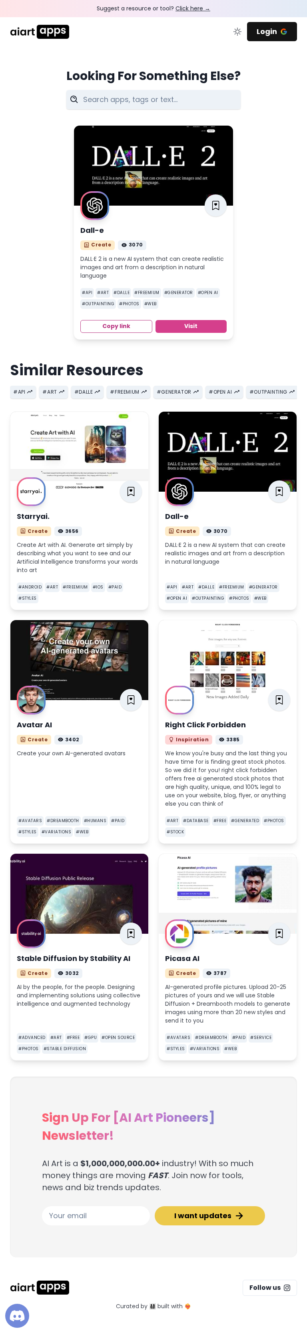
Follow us (265, 1287)
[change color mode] (237, 31)
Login (267, 31)
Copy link (116, 326)
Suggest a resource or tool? (153, 8)
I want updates (202, 1216)
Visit (190, 326)
